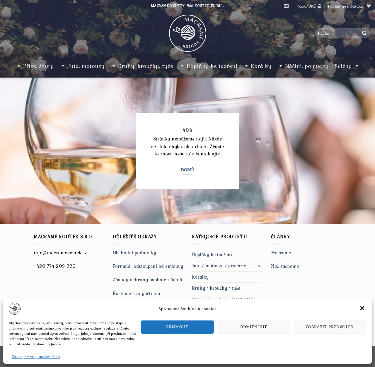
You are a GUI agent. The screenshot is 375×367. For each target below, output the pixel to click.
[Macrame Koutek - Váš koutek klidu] (187, 33)
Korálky (261, 65)
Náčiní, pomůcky (307, 65)
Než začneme (285, 266)
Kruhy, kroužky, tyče (145, 65)
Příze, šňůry (38, 65)
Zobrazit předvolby (330, 327)
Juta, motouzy (86, 65)
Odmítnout (253, 327)
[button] (362, 308)
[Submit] (364, 33)
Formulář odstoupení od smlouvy (148, 266)
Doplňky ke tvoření (212, 65)
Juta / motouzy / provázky (220, 265)
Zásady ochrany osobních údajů (36, 356)
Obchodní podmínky (134, 252)
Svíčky (343, 65)
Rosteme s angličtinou (136, 293)
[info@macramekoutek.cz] (287, 6)
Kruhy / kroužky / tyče (216, 287)
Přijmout (177, 327)
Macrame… (282, 252)
